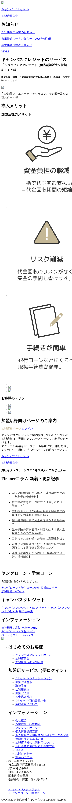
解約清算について (26, 704)
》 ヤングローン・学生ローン (26, 793)
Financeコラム (30, 635)
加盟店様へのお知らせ (29, 662)
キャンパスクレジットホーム (33, 654)
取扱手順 (21, 685)
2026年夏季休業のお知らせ (18, 32)
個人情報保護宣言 (26, 731)
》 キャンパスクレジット (24, 789)
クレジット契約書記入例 (30, 700)
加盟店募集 (26, 611)
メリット (41, 607)
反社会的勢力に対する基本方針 (35, 746)
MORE (5, 51)
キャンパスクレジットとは (18, 607)
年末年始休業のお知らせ (16, 45)
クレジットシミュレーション (33, 678)
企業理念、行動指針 (28, 724)
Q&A (34, 627)
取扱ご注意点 (23, 682)
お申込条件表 (23, 696)
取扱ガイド (22, 693)
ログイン (17, 428)
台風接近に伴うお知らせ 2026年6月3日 (26, 38)
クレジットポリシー (28, 727)
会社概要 (7, 627)
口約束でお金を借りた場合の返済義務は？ (38, 538)
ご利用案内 (22, 689)
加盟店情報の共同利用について (35, 742)
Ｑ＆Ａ (19, 749)
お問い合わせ (21, 627)
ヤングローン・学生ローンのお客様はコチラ (29, 587)
